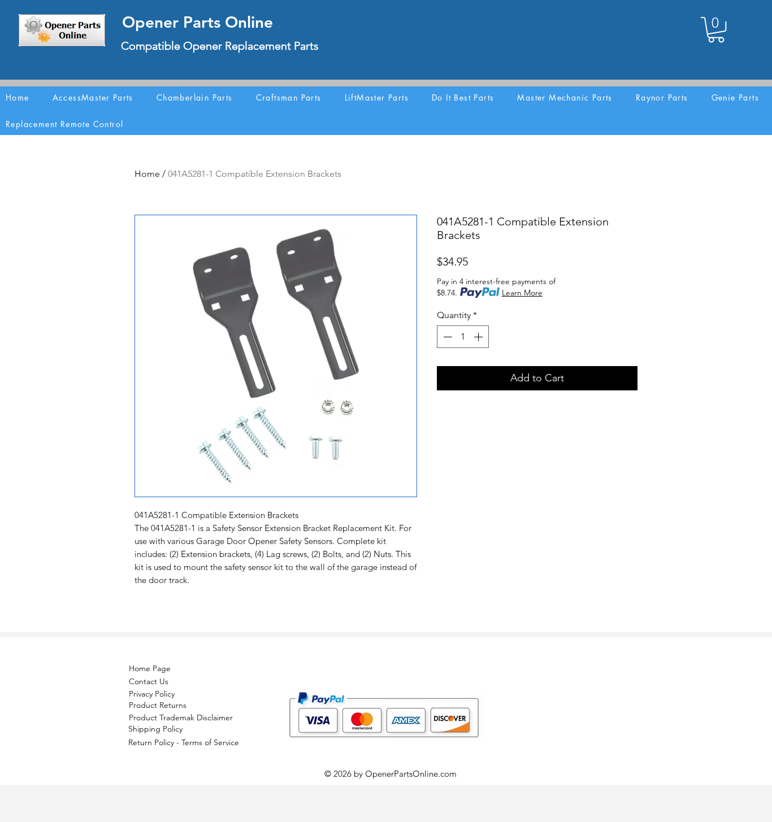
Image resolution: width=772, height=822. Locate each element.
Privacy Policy (152, 694)
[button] (716, 29)
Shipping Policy (155, 729)
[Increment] (479, 336)
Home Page (150, 668)
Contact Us (148, 681)
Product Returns (158, 705)
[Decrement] (446, 336)
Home (147, 173)
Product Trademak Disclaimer (181, 717)
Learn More (522, 293)
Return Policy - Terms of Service (183, 742)
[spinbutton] (462, 336)
